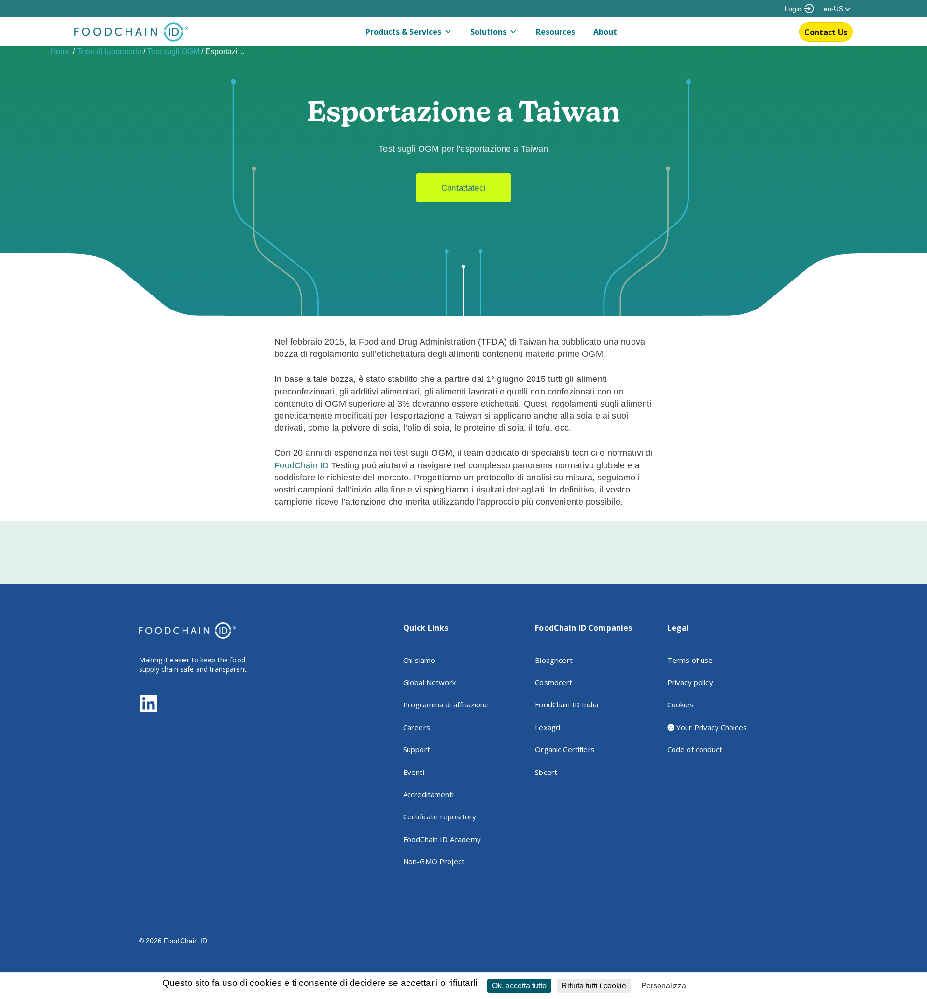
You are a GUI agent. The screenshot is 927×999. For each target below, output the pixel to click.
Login (793, 9)
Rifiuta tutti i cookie (594, 986)
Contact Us (825, 32)
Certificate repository (439, 816)
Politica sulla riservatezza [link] (731, 986)
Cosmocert (553, 682)
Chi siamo (419, 660)
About (605, 32)
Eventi (413, 772)
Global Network (429, 682)
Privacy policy (690, 682)
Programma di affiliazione (446, 704)
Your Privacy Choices (710, 727)
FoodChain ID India (566, 704)
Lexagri (547, 727)
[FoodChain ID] (131, 39)
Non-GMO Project (433, 861)
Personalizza (663, 986)
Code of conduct (694, 749)
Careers (416, 727)
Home (60, 51)
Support (416, 749)
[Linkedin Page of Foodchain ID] (148, 710)
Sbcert (546, 772)
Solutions (488, 32)
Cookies (680, 704)
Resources (555, 32)
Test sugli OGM (173, 51)
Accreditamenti (428, 794)
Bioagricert (554, 660)
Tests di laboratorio (109, 51)
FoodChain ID (301, 465)
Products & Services (403, 32)
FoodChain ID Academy (442, 839)
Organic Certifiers (565, 749)
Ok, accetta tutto (519, 986)
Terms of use (690, 660)
